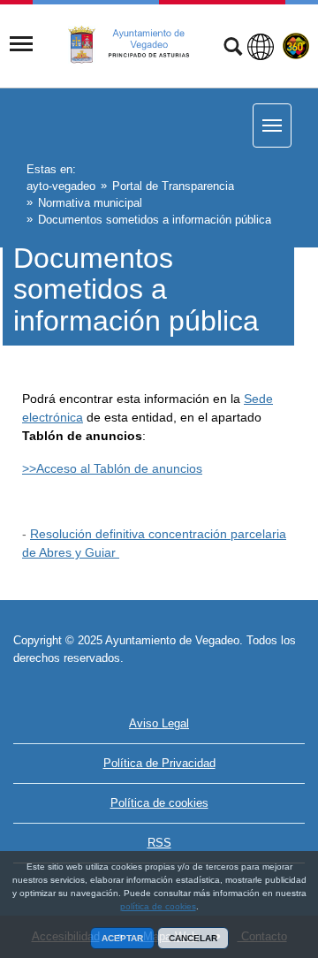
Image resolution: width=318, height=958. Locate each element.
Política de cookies (159, 803)
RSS (159, 842)
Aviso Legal (159, 723)
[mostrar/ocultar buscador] (233, 49)
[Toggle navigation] (21, 44)
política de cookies (158, 906)
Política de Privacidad (159, 763)
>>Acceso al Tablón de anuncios (112, 468)
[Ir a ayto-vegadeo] (138, 45)
